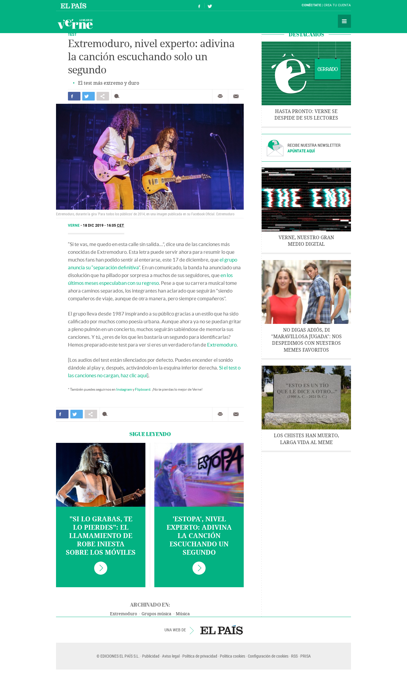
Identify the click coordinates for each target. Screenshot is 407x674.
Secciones (344, 21)
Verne (75, 24)
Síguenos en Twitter (210, 5)
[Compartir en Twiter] (88, 96)
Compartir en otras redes (103, 96)
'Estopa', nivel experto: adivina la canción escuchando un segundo (199, 535)
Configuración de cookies (268, 656)
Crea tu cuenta (337, 5)
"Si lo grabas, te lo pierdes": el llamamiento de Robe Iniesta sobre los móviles (101, 535)
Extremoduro (222, 344)
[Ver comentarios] (118, 96)
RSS (294, 656)
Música (183, 613)
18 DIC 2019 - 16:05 (103, 225)
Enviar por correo (236, 96)
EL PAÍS (221, 630)
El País (74, 5)
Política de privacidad (199, 656)
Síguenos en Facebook (199, 5)
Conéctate (311, 5)
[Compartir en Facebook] (74, 96)
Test (72, 34)
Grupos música (156, 613)
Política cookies (232, 656)
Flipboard (142, 389)
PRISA (305, 656)
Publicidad (150, 656)
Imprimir (220, 96)
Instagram (124, 389)
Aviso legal (171, 656)
